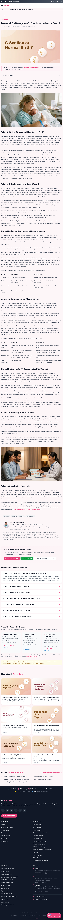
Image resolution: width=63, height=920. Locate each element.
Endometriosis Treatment (40, 860)
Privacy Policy (14, 915)
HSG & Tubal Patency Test (9, 896)
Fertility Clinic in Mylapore (29, 635)
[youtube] (7, 810)
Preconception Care (7, 882)
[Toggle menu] (60, 5)
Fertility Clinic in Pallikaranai (50, 635)
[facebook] (3, 810)
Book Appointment (12, 558)
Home (2, 9)
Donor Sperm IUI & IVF (40, 841)
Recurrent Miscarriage (7, 868)
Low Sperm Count (6, 874)
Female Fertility (37, 855)
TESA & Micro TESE (7, 880)
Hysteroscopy (5, 899)
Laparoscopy (5, 902)
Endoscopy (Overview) (8, 905)
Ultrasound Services (7, 893)
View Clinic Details (7, 645)
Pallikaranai (16, 1)
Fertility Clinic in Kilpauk (11, 634)
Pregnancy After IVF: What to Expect (43, 776)
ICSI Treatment (37, 827)
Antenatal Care (5, 885)
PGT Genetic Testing (39, 847)
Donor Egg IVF (37, 838)
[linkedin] (11, 810)
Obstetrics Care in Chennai (31, 67)
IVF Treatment (37, 824)
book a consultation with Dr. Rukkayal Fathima (28, 509)
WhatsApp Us (28, 558)
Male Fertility (5, 871)
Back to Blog (6, 15)
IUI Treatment (37, 830)
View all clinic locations (32, 656)
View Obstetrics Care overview (51, 772)
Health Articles (5, 835)
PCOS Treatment (38, 858)
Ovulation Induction (38, 835)
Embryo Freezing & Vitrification (42, 849)
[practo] (24, 810)
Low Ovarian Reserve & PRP (9, 877)
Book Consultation (10, 815)
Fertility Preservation (39, 844)
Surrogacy (36, 852)
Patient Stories (5, 833)
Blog (7, 9)
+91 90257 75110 (57, 1)
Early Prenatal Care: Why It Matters (43, 779)
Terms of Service (23, 915)
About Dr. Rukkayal (7, 827)
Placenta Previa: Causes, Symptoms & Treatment (15, 776)
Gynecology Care (6, 891)
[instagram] (16, 810)
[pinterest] (20, 810)
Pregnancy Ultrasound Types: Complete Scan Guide (16, 779)
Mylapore (10, 1)
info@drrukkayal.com (41, 899)
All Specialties (5, 830)
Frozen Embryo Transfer (40, 833)
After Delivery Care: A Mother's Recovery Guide (15, 782)
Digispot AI (37, 918)
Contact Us (4, 841)
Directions (6, 647)
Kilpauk (5, 1)
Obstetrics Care (5, 888)
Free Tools (4, 838)
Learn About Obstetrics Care (44, 558)
